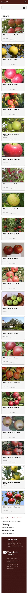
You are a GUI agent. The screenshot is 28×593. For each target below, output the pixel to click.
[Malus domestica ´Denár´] (13, 50)
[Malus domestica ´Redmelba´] (13, 175)
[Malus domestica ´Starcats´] (13, 274)
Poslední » (19, 517)
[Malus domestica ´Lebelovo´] (13, 200)
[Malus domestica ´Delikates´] (13, 373)
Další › (13, 517)
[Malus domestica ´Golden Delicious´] (13, 125)
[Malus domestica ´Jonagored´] (13, 448)
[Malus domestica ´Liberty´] (13, 100)
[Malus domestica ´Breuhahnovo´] (13, 26)
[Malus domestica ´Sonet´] (13, 299)
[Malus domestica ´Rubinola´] (13, 498)
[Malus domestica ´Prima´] (13, 75)
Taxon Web (4, 2)
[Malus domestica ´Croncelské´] (13, 423)
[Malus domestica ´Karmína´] (13, 349)
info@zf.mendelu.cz (12, 562)
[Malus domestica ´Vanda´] (13, 249)
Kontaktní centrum (11, 568)
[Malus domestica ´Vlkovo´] (13, 324)
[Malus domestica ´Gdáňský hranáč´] (13, 473)
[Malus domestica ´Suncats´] (13, 224)
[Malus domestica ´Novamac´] (13, 150)
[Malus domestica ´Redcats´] (13, 398)
